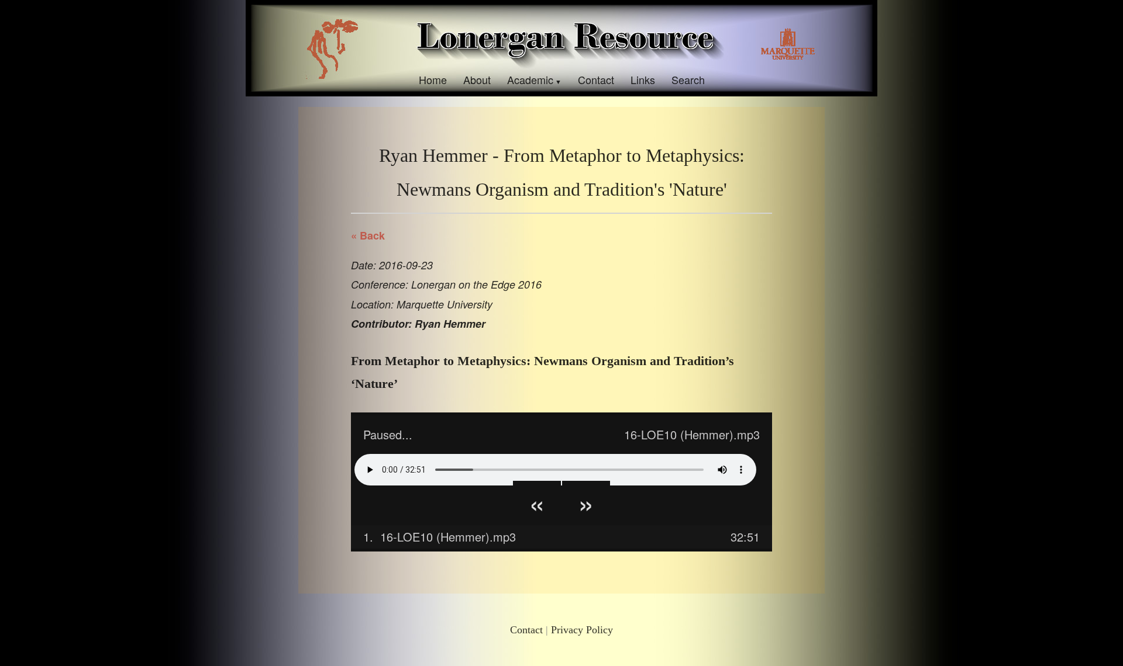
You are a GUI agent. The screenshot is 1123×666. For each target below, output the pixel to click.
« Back (368, 235)
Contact (596, 79)
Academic (530, 79)
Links (643, 79)
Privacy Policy (582, 630)
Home (433, 79)
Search (688, 79)
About (477, 79)
